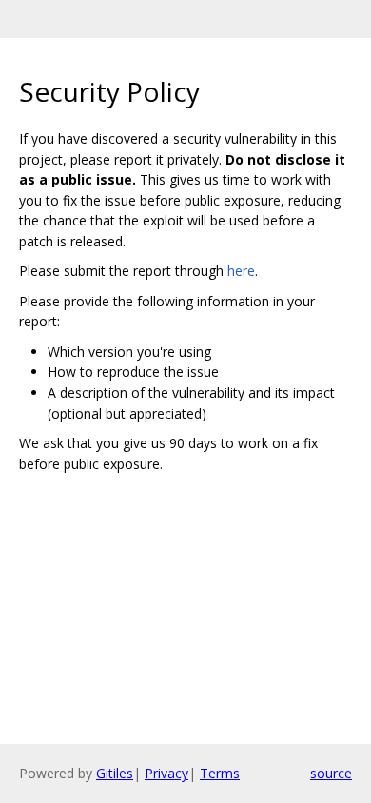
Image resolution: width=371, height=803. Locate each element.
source (331, 773)
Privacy (166, 773)
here (241, 271)
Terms (220, 773)
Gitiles (114, 773)
